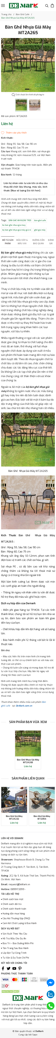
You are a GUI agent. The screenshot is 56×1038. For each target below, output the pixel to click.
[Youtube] (14, 968)
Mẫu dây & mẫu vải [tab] (22, 242)
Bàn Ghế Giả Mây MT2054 (42, 817)
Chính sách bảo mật (13, 899)
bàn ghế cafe (40, 220)
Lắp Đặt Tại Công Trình (15, 952)
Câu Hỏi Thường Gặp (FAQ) (16, 918)
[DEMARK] (23, 5)
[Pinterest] (20, 968)
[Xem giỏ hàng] (52, 5)
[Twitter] (8, 968)
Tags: (4, 220)
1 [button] (27, 89)
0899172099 (18, 889)
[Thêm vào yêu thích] (14, 133)
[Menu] (3, 5)
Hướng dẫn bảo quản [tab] (38, 242)
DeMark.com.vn (24, 705)
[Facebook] (3, 968)
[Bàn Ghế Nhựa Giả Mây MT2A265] (28, 743)
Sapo (34, 1034)
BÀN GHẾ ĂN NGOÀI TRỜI (20, 220)
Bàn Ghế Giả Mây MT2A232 (14, 817)
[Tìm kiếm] (47, 5)
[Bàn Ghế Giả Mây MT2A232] (14, 799)
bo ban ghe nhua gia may (14, 225)
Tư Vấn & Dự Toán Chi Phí (16, 957)
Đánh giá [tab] (51, 242)
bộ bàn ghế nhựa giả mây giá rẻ (16, 230)
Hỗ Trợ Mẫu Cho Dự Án (14, 938)
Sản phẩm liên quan (28, 778)
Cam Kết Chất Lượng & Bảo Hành (20, 923)
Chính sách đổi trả (12, 904)
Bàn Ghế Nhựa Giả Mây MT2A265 (28, 761)
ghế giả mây (40, 230)
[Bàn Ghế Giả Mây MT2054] (42, 799)
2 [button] (30, 89)
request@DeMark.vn (19, 884)
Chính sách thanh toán (14, 908)
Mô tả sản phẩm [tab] (7, 242)
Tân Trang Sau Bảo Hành (16, 948)
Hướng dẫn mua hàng (14, 913)
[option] (28, 65)
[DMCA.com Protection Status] (10, 991)
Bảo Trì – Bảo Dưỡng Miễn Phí (18, 943)
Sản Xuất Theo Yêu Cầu (15, 933)
